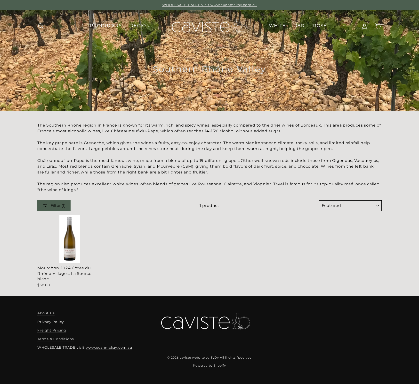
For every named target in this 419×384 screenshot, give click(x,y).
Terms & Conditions (55, 339)
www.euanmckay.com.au (109, 347)
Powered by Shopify (209, 365)
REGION (140, 25)
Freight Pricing (51, 330)
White (277, 25)
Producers (106, 25)
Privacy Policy (50, 322)
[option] (209, 4)
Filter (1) (57, 205)
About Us (46, 313)
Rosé (320, 25)
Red (299, 25)
